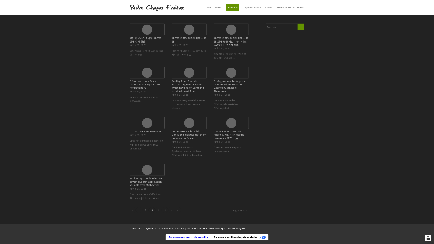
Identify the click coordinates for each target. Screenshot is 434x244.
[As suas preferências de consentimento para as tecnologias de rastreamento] (428, 238)
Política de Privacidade (196, 228)
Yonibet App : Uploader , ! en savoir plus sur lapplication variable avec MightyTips (146, 182)
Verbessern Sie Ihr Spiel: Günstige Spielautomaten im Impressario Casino (189, 135)
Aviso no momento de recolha (188, 237)
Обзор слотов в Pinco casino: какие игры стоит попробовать (145, 84)
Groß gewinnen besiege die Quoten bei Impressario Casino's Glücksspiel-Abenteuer (229, 86)
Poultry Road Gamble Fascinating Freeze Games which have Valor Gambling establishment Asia (188, 86)
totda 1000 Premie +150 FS (145, 131)
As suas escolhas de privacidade (235, 237)
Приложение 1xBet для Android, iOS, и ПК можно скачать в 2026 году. (229, 135)
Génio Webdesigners (235, 228)
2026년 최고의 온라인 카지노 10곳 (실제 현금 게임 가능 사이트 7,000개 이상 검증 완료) (231, 41)
